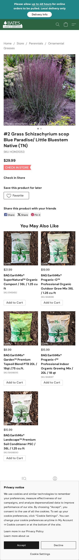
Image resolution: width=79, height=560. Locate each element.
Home (8, 43)
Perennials (36, 43)
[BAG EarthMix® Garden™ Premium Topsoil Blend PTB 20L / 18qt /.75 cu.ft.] (21, 328)
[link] (40, 552)
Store (20, 43)
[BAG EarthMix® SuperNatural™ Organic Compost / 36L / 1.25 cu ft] (21, 248)
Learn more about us (16, 535)
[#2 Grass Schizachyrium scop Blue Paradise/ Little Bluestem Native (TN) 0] (39, 90)
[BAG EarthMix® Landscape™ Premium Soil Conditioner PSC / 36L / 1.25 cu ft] (21, 408)
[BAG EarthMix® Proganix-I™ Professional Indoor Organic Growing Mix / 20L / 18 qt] (58, 328)
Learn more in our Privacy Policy (24, 531)
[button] (39, 14)
